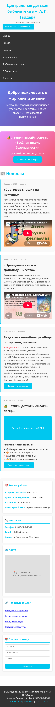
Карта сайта (42, 701)
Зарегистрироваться (18, 386)
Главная (6, 35)
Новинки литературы (15, 627)
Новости (7, 42)
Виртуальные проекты (16, 610)
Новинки (7, 50)
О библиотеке (10, 71)
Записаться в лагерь (27, 159)
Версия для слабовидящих (18, 26)
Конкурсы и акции (14, 621)
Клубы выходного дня (13, 64)
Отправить (27, 666)
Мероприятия (10, 57)
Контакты (7, 78)
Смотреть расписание (19, 465)
